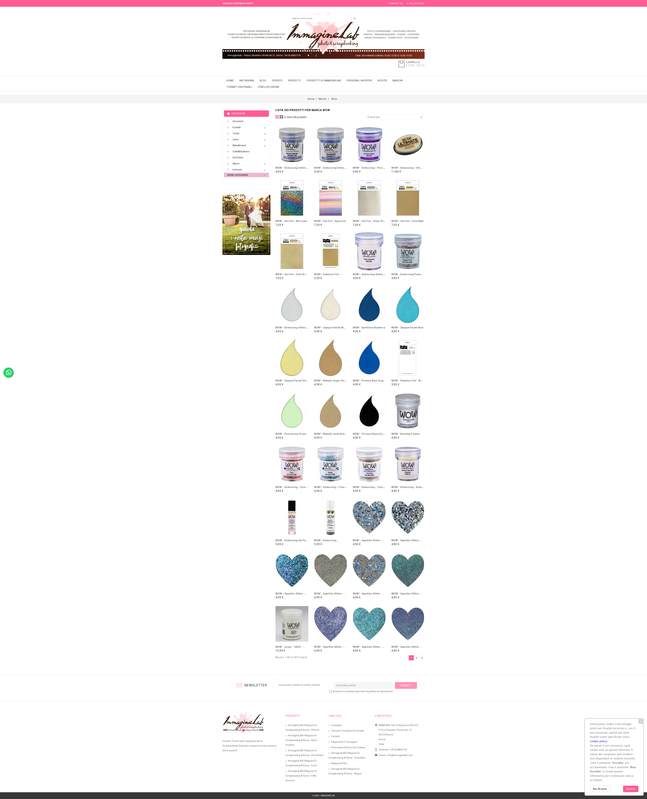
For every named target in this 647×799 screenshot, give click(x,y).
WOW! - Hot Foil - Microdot (291, 221)
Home (230, 80)
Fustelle (249, 128)
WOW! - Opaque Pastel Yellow (292, 380)
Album (249, 164)
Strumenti (238, 121)
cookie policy (598, 741)
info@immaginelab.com (400, 755)
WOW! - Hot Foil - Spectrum (330, 221)
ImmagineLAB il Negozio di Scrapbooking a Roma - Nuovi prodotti (301, 740)
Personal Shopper (359, 80)
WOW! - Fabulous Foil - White (408, 380)
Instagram (246, 80)
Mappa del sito (339, 763)
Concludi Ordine (269, 87)
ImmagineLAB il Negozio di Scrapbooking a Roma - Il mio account (301, 776)
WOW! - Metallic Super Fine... (331, 380)
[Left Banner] (246, 225)
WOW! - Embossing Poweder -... (410, 274)
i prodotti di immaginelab (323, 80)
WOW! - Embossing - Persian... (371, 167)
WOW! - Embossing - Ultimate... (409, 167)
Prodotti (294, 80)
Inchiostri (249, 170)
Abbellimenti (249, 146)
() (396, 3)
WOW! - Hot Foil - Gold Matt (407, 221)
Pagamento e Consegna (344, 742)
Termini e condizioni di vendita (347, 730)
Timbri (249, 134)
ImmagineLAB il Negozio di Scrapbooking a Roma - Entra (301, 763)
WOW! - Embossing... (326, 540)
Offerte (277, 80)
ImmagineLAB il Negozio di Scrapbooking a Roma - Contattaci (347, 755)
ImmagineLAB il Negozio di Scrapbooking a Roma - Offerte (302, 727)
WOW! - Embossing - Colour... (292, 487)
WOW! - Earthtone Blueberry (369, 327)
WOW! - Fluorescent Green (290, 434)
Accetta (630, 789)
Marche (398, 80)
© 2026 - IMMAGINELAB (323, 795)
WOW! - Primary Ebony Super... (371, 434)
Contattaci (383, 715)
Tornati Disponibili (239, 87)
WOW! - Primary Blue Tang (368, 380)
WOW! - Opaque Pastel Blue (407, 327)
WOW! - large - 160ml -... (290, 647)
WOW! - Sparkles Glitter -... (368, 540)
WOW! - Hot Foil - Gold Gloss (292, 274)
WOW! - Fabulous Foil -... (328, 274)
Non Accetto (600, 789)
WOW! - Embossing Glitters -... (293, 167)
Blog (263, 80)
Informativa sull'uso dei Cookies (348, 747)
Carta (249, 140)
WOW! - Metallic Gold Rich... (330, 434)
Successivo (422, 658)
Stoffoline (238, 157)
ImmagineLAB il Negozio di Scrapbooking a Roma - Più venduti (304, 753)
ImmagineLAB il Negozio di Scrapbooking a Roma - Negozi (345, 771)
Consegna (336, 725)
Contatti (335, 736)
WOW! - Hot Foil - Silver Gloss (370, 221)
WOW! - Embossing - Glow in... (409, 487)
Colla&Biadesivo (241, 151)
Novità (382, 80)
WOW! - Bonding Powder (405, 434)
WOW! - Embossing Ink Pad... (292, 540)
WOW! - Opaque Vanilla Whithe (331, 327)
